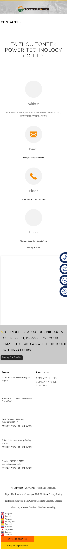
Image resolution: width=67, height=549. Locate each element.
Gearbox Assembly (46, 507)
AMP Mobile (41, 494)
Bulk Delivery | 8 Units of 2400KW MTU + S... (13, 420)
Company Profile (46, 381)
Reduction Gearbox (14, 501)
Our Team (41, 385)
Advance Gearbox (28, 507)
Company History (46, 378)
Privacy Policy (55, 494)
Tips (7, 494)
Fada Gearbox (30, 501)
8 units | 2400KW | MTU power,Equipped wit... (12, 462)
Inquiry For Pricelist (11, 357)
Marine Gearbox (45, 501)
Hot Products (17, 494)
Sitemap (29, 494)
